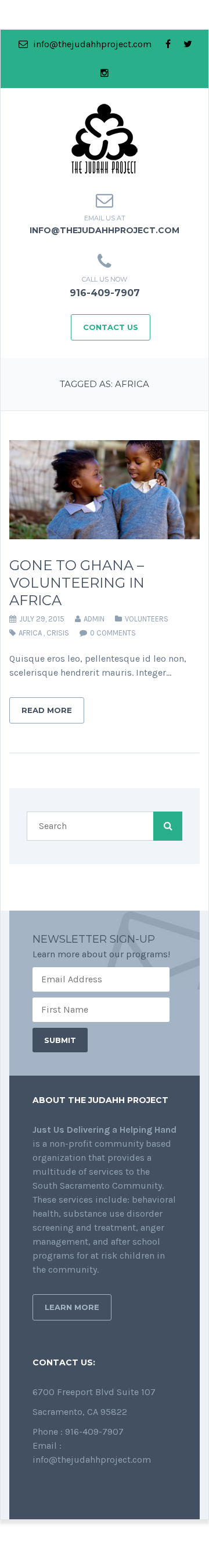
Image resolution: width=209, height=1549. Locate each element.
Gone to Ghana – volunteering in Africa (77, 583)
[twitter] (188, 44)
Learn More (72, 1307)
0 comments (113, 632)
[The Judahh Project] (104, 137)
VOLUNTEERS (146, 618)
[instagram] (104, 73)
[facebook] (168, 44)
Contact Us (110, 327)
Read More (46, 710)
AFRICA (30, 632)
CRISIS (57, 632)
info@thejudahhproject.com (91, 44)
